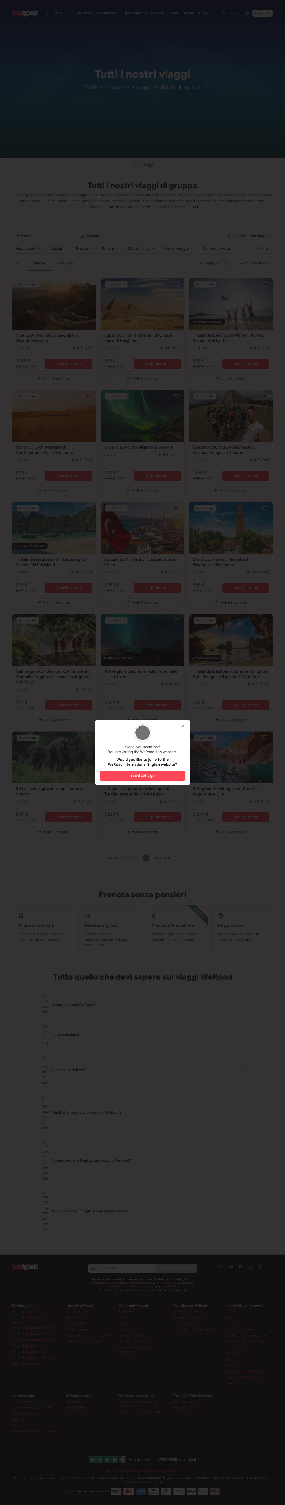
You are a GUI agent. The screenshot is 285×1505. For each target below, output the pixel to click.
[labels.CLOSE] (182, 726)
